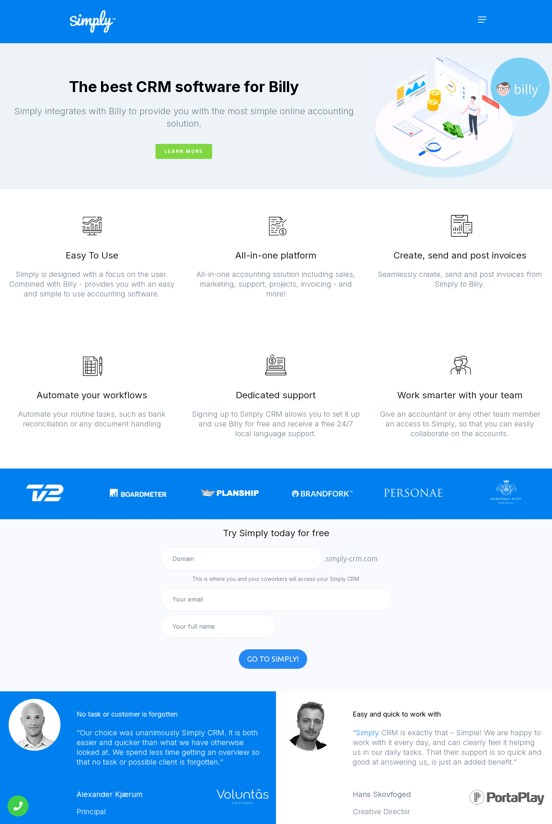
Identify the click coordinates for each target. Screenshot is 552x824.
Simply (367, 732)
